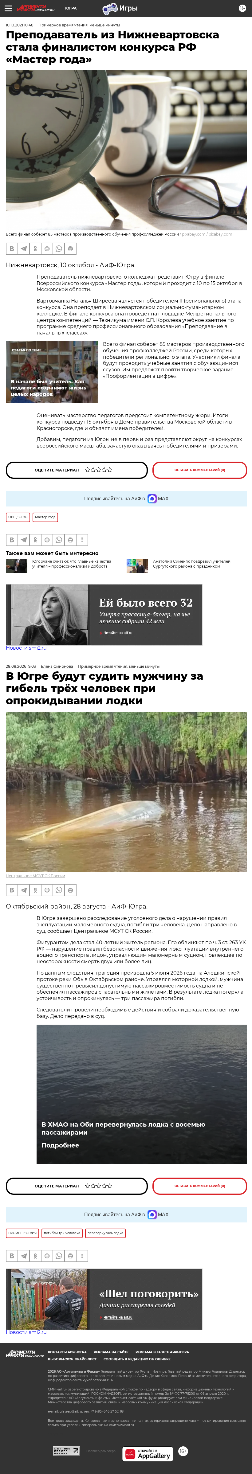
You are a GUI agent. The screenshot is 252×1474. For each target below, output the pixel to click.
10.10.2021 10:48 (19, 25)
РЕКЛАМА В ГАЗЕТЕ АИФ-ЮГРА (162, 1352)
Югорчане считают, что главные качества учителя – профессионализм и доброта (71, 564)
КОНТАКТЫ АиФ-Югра (67, 1352)
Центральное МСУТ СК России (35, 876)
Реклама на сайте (111, 1352)
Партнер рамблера (101, 1451)
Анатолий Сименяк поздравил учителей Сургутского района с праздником (191, 564)
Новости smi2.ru (26, 648)
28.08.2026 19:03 (21, 666)
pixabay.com (220, 234)
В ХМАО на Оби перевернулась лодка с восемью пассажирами (123, 1128)
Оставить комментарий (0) (200, 470)
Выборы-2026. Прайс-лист (72, 1359)
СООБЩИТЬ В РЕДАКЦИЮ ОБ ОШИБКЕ (137, 1359)
